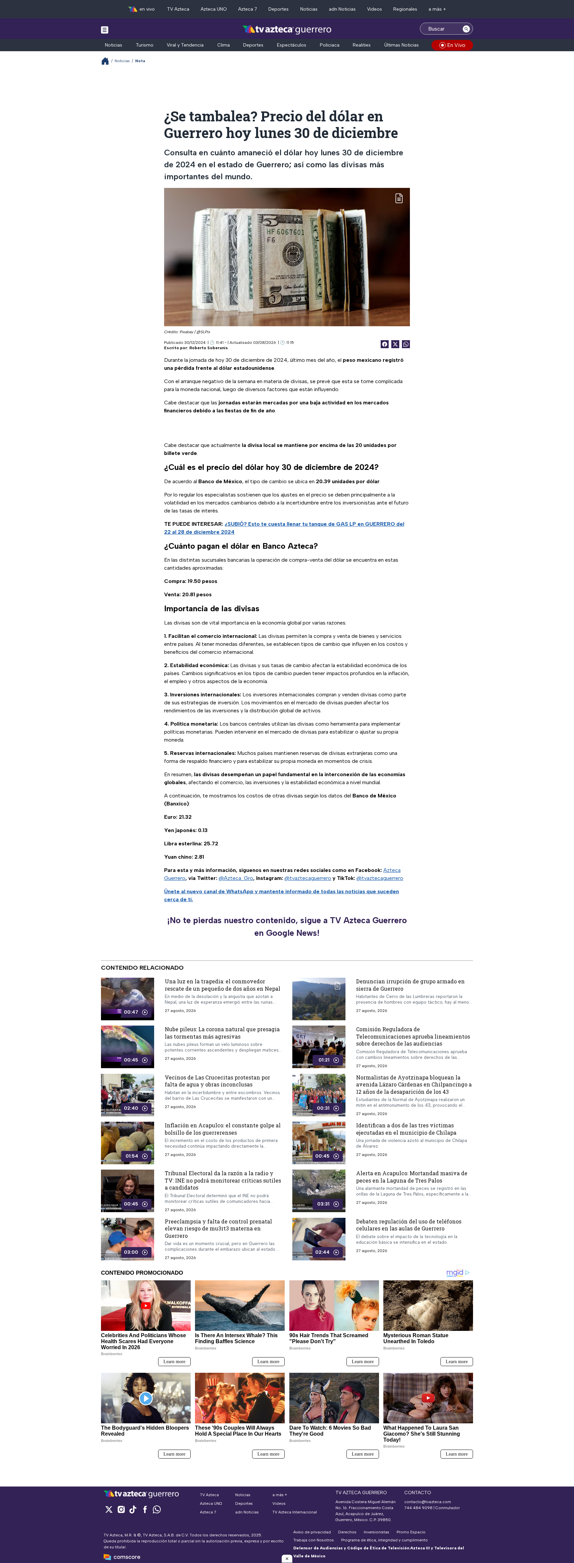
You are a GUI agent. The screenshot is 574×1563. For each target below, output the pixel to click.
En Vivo (456, 45)
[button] (287, 1559)
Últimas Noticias (401, 45)
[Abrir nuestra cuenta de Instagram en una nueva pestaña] (121, 1509)
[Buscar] (466, 29)
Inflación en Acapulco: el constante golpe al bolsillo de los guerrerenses (223, 1129)
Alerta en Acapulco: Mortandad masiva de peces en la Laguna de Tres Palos (411, 1177)
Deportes (278, 9)
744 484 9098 (418, 1507)
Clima (223, 45)
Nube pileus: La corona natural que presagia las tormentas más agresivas (222, 1033)
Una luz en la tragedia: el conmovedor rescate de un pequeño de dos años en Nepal (222, 985)
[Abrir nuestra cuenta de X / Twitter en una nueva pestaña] (109, 1509)
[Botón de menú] (104, 30)
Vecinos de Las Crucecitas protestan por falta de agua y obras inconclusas (217, 1081)
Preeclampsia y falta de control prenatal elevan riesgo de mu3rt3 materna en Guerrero (218, 1228)
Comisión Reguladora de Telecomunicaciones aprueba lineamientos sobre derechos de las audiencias (413, 1036)
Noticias (309, 9)
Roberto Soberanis (208, 348)
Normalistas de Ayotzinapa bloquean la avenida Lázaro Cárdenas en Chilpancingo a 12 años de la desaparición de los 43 (414, 1084)
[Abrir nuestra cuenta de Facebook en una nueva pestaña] (145, 1509)
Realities (362, 45)
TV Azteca (178, 9)
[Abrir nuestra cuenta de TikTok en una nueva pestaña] (133, 1509)
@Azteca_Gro (236, 878)
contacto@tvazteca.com (427, 1501)
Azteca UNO (214, 9)
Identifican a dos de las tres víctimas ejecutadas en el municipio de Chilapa (406, 1129)
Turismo (144, 45)
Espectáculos (291, 45)
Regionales (405, 9)
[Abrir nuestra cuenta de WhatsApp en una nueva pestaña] (157, 1509)
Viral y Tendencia (185, 45)
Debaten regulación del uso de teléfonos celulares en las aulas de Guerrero (408, 1225)
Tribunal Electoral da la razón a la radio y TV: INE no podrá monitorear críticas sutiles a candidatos (223, 1180)
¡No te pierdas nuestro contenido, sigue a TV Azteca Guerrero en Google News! (287, 926)
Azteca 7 (247, 9)
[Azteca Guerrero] (287, 29)
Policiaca (329, 45)
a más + (437, 9)
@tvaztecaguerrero (307, 878)
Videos (374, 9)
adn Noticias (342, 9)
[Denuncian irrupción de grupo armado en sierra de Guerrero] (318, 999)
